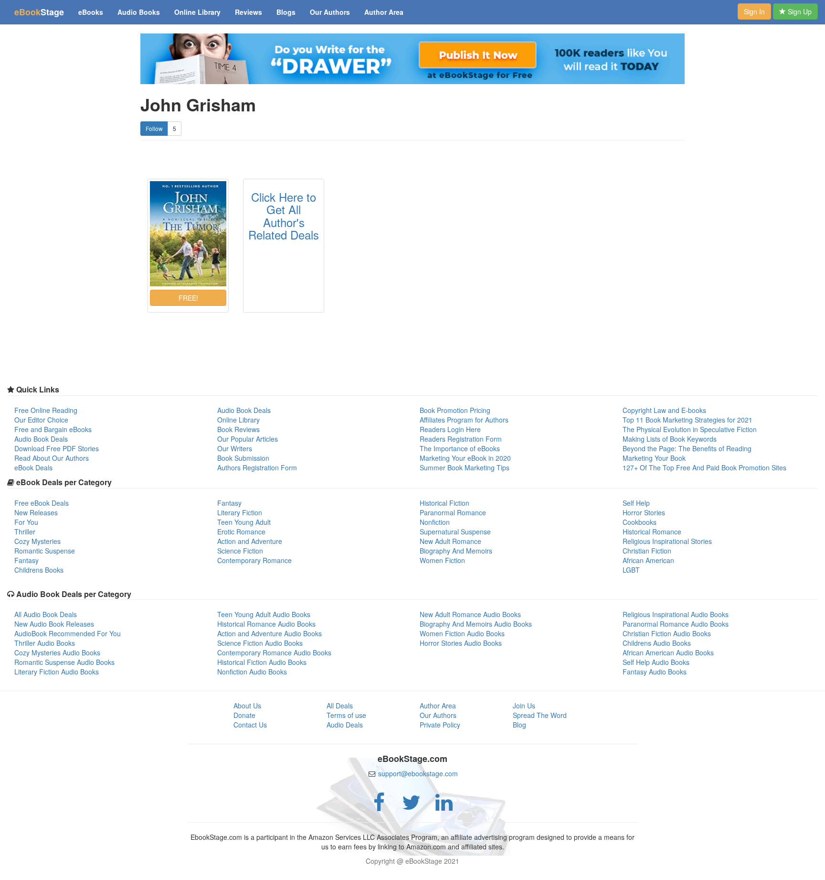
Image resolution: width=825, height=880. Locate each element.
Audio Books (138, 12)
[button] (188, 298)
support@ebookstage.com (418, 773)
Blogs (286, 12)
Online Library (197, 12)
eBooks (90, 12)
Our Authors (330, 12)
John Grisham (198, 104)
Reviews (248, 12)
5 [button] (174, 128)
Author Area (383, 12)
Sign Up (799, 11)
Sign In (754, 11)
